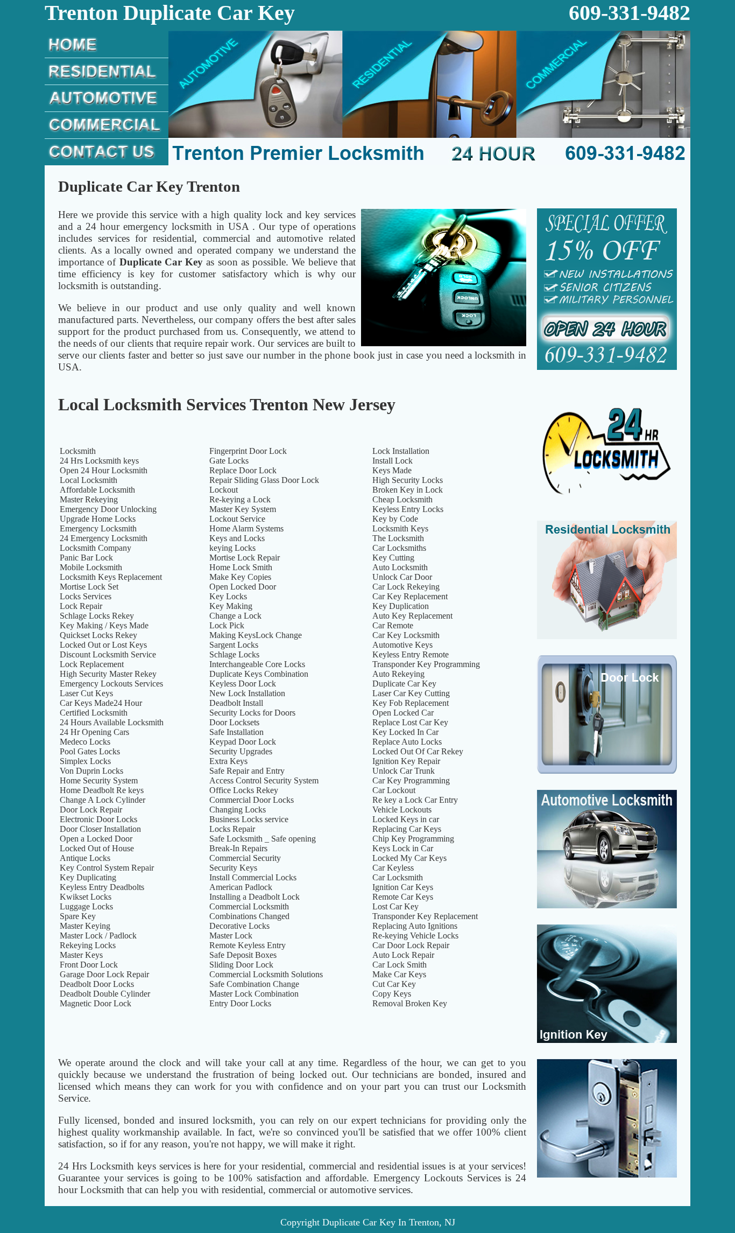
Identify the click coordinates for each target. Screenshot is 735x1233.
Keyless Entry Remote (410, 654)
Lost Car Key (395, 906)
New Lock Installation (247, 693)
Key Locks (228, 596)
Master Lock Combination (254, 993)
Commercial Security (245, 858)
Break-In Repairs (238, 848)
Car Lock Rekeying (406, 586)
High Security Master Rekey (108, 673)
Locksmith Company (95, 547)
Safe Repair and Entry (247, 770)
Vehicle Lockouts (402, 809)
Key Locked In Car (405, 732)
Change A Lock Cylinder (102, 799)
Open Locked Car (403, 712)
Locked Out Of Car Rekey (417, 751)
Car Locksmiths (399, 547)
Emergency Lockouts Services (111, 683)
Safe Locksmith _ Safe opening (262, 838)
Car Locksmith (397, 877)
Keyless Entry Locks (407, 509)
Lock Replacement (92, 664)
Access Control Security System (264, 780)
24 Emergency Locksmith (103, 538)
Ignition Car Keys (402, 887)
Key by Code (395, 518)
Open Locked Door (242, 586)
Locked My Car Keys (409, 858)
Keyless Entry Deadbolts (102, 887)
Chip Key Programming (413, 838)
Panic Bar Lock (86, 557)
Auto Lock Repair (403, 954)
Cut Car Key (394, 984)
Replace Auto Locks (407, 741)
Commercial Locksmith (249, 906)
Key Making (230, 606)
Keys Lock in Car (402, 848)
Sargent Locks (233, 644)
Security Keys (233, 867)
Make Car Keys (399, 974)
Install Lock (392, 460)
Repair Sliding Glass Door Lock (264, 480)
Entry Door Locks (240, 1003)
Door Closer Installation (100, 828)
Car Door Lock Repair (410, 945)
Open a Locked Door (96, 838)
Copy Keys (391, 993)
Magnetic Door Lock (95, 1003)
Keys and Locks (237, 538)
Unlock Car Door (402, 577)
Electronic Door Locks (98, 819)
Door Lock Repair (91, 809)
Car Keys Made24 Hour (101, 702)
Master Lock (230, 935)
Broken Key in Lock (407, 489)
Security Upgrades (240, 751)
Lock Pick (226, 625)
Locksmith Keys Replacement (111, 577)
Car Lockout (393, 790)
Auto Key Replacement (412, 615)
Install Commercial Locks (252, 877)
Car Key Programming (411, 780)
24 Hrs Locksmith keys (99, 460)
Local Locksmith (88, 480)
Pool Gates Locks (90, 751)
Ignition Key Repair (406, 761)
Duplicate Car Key (404, 683)
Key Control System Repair (107, 867)
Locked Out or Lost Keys (103, 644)
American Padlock (240, 887)
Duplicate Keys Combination (258, 673)
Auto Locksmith (400, 567)
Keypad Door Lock (242, 741)
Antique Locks (85, 858)
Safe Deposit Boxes (243, 954)
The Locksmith (398, 538)
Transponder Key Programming (426, 664)
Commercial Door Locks (251, 799)
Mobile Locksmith (91, 567)
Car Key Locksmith (406, 635)
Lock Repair (81, 606)
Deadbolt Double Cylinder (105, 993)
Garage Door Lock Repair (104, 974)
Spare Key (78, 916)
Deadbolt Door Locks (97, 984)
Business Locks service (248, 819)
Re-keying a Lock (240, 499)
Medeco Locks (85, 741)
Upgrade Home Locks (98, 518)
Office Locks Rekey (243, 790)
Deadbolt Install (236, 702)
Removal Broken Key (409, 1003)
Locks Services (85, 596)
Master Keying (85, 925)
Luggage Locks (86, 906)
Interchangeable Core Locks (257, 664)
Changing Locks (237, 809)
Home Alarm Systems (246, 528)
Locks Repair (232, 828)
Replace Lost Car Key (410, 722)
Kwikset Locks (85, 896)
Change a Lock (235, 615)
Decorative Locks (239, 925)
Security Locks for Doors (252, 712)
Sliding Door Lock (241, 964)
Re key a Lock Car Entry (415, 799)
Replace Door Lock (243, 470)
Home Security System (99, 780)
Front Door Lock (89, 964)
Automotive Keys (402, 644)
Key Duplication (400, 606)
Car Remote (392, 625)
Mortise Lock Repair (244, 557)
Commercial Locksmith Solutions (266, 974)
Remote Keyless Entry (247, 945)
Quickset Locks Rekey (98, 635)
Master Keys (81, 954)
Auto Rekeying (398, 673)
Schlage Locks (234, 654)
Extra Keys (228, 761)
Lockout (223, 489)
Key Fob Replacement (410, 702)
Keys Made (392, 470)
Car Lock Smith (399, 964)
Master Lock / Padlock (98, 935)
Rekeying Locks (88, 945)
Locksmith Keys (400, 528)
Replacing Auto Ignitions (414, 925)
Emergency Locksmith (98, 528)
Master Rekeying (89, 499)
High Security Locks (407, 480)
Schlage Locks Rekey (97, 615)
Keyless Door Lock (242, 683)
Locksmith (78, 451)
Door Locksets (234, 722)
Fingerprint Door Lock (248, 451)
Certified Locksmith (94, 712)
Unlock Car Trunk (403, 770)
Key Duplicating (88, 877)
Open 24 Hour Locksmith (103, 470)
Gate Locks (229, 460)
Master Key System (242, 509)
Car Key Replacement (410, 596)
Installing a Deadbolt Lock (254, 896)
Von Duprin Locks (91, 770)
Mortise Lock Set (89, 586)
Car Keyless (393, 867)
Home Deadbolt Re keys (102, 790)
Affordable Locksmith (97, 489)
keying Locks (232, 547)
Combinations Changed (249, 916)
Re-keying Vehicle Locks (415, 935)
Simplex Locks (85, 761)
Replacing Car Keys (406, 828)
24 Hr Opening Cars (94, 732)
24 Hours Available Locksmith (112, 722)
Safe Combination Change (254, 984)
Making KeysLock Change (255, 635)
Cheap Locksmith (402, 499)
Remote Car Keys (402, 896)
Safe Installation (236, 732)
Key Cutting (393, 557)
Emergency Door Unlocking (108, 509)
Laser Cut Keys (86, 693)
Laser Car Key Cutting (411, 693)
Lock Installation (400, 451)
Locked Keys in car (405, 819)
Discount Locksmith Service (108, 654)
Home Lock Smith (240, 567)
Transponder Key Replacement (425, 916)
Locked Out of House (97, 848)
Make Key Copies (240, 577)
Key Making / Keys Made (104, 625)
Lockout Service (237, 518)
